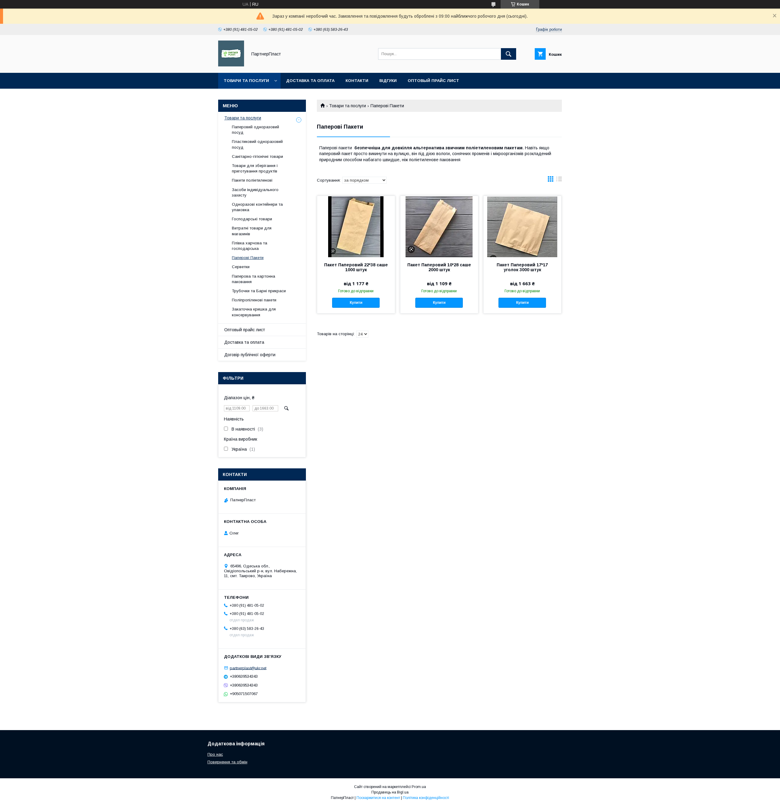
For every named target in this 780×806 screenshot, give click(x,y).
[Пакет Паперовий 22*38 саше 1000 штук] (356, 226)
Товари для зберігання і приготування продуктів (255, 168)
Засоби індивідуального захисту (255, 192)
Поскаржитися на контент (378, 798)
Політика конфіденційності (426, 798)
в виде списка (559, 180)
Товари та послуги (246, 80)
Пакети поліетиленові (252, 180)
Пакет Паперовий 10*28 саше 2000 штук (439, 267)
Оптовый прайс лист (433, 80)
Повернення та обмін (227, 762)
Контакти (357, 80)
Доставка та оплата (310, 80)
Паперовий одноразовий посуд (255, 130)
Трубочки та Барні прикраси (259, 291)
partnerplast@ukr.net (248, 668)
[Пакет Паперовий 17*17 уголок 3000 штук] (522, 226)
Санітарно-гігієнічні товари (257, 156)
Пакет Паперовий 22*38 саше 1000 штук (356, 267)
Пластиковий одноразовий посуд (257, 144)
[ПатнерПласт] (231, 64)
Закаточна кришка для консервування (254, 312)
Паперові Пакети (248, 257)
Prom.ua (419, 787)
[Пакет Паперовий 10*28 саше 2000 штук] (439, 226)
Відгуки (388, 80)
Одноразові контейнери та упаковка (257, 207)
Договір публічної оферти (249, 354)
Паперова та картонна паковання (253, 279)
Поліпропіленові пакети (254, 300)
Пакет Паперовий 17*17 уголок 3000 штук (522, 267)
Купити (356, 302)
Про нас (215, 754)
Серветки (241, 267)
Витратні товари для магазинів (251, 231)
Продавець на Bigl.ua (390, 792)
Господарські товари (252, 219)
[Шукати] (508, 54)
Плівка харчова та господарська (249, 246)
